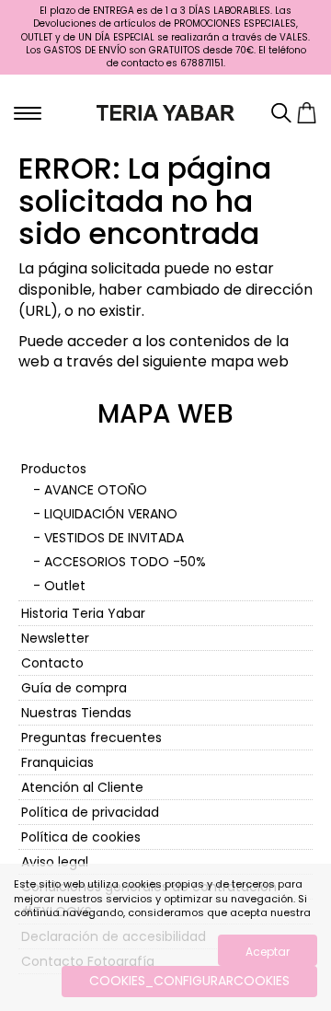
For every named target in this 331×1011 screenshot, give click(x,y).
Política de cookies (81, 837)
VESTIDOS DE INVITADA (114, 538)
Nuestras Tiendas (76, 712)
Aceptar (267, 951)
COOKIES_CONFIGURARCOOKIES (189, 980)
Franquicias (57, 762)
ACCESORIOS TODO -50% (125, 561)
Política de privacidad (90, 812)
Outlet (65, 585)
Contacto (52, 663)
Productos (53, 468)
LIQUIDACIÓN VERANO (110, 514)
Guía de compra (74, 688)
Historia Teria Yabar (83, 613)
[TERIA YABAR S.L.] (165, 111)
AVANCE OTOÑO (95, 490)
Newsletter (55, 638)
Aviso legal (54, 862)
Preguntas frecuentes (91, 737)
